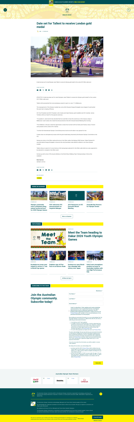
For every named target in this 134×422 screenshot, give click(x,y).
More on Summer (66, 216)
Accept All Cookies (98, 417)
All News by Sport (66, 278)
